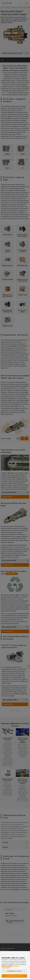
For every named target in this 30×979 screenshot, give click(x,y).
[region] (15, 965)
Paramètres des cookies (14, 971)
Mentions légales (7, 966)
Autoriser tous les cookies (14, 976)
